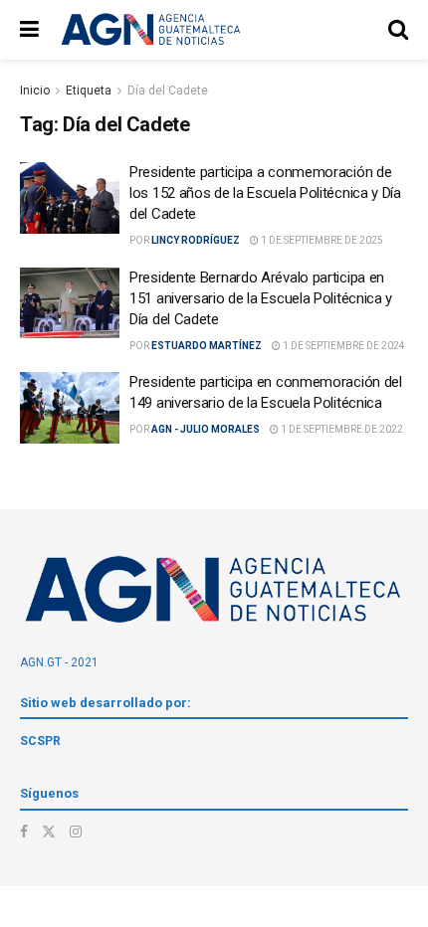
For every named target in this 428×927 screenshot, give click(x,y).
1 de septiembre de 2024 (343, 345)
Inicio (35, 90)
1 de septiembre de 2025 (321, 240)
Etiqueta (88, 90)
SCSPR (40, 741)
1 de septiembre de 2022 (341, 429)
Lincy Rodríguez (195, 240)
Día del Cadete (167, 90)
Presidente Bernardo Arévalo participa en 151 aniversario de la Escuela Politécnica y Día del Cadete (260, 298)
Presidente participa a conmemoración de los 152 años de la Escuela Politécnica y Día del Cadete (265, 193)
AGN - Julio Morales (205, 429)
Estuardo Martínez (206, 345)
